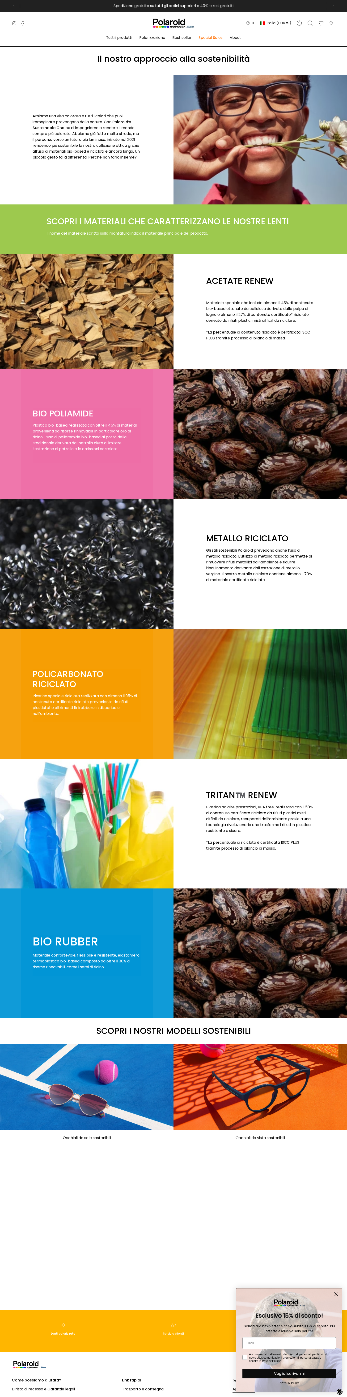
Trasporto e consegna (143, 1389)
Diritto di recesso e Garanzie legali (43, 1389)
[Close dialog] (336, 1294)
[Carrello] (321, 23)
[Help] (340, 1392)
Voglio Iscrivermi (289, 1373)
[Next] (333, 6)
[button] (119, 38)
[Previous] (14, 6)
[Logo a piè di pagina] (29, 1364)
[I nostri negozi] (332, 23)
